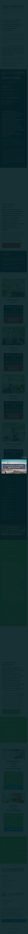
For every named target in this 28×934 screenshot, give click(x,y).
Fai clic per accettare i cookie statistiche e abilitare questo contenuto (14, 466)
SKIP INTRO (24, 457)
